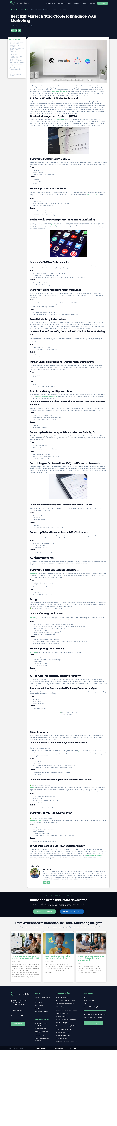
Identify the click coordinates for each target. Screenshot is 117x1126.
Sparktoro (33, 574)
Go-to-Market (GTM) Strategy (65, 1000)
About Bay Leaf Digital (42, 997)
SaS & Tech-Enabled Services (42, 1040)
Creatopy (33, 652)
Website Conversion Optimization (67, 1026)
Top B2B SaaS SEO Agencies (93, 1018)
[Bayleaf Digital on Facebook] (19, 1015)
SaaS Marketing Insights (58, 896)
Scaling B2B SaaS (40, 1028)
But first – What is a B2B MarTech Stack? (17, 42)
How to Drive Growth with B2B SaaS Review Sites (57, 957)
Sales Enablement (62, 1039)
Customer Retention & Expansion (66, 1042)
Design (12, 66)
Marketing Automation (63, 1035)
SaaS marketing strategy (95, 855)
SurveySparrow (35, 820)
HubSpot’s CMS (91, 194)
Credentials (39, 1006)
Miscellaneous (14, 71)
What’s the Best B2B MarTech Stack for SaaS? (16, 74)
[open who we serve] (56, 3)
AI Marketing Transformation (65, 1004)
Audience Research (16, 64)
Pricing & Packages (41, 1011)
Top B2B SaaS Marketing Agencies (95, 1014)
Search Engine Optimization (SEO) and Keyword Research (17, 61)
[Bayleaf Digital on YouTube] (22, 1015)
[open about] (87, 3)
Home (13, 10)
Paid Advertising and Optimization (16, 57)
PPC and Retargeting (63, 1023)
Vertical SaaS (39, 1036)
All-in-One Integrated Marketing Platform (16, 68)
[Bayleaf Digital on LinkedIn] (12, 1015)
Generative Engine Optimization (66, 1010)
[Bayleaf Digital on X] (15, 1015)
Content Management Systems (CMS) (17, 46)
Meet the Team (40, 1003)
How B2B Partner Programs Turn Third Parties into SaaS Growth (91, 958)
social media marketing (47, 225)
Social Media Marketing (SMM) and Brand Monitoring (17, 50)
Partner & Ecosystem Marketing (66, 1019)
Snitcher (33, 787)
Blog (18, 10)
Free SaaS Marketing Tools (92, 1007)
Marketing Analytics (62, 1032)
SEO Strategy (60, 1007)
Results (37, 1009)
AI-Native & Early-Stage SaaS (41, 1024)
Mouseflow (77, 752)
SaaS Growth (25, 10)
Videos (86, 1004)
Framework (38, 1000)
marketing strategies (59, 92)
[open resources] (80, 3)
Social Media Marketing (63, 1029)
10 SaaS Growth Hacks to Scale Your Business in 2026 (25, 957)
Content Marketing (62, 1013)
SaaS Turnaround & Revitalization (41, 1032)
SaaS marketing (58, 120)
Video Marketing (61, 1016)
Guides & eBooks (89, 1000)
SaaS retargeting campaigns (46, 396)
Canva (32, 617)
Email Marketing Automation (15, 53)
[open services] (64, 3)
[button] (12, 30)
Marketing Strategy (62, 997)
